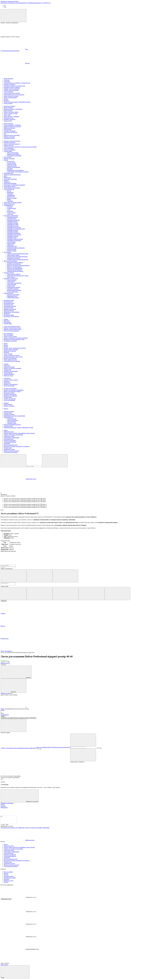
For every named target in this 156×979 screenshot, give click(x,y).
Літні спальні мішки (12, 152)
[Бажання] (78, 29)
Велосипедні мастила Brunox (15, 262)
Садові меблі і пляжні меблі (11, 437)
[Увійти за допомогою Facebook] (13, 575)
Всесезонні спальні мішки (14, 155)
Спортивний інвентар (10, 442)
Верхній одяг (10, 196)
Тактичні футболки (12, 420)
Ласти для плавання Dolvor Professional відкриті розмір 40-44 (53, 747)
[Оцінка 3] (65, 593)
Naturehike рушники (12, 236)
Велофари (10, 168)
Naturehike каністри (12, 230)
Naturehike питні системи (14, 234)
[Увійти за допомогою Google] (39, 575)
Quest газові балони (12, 291)
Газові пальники (11, 280)
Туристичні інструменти (10, 452)
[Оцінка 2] (39, 593)
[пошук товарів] (13, 460)
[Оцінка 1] (13, 593)
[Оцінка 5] (117, 593)
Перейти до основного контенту (10, 1)
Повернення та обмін (25, 2)
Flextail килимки (11, 249)
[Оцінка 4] (91, 593)
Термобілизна (11, 195)
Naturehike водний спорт (14, 227)
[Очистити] (55, 460)
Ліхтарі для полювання (13, 167)
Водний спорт (8, 448)
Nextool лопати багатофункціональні (17, 256)
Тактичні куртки (11, 423)
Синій (2, 714)
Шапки (9, 199)
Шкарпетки (10, 192)
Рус (5, 5)
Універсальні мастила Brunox (15, 271)
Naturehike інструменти (13, 258)
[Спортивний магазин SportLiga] (9, 823)
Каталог (3, 2)
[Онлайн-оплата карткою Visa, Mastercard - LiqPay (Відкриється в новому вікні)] (15, 827)
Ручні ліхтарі (10, 161)
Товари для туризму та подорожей (13, 434)
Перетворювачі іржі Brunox (14, 269)
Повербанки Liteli (12, 296)
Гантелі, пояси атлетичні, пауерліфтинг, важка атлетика (19, 433)
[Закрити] (13, 725)
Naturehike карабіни (12, 231)
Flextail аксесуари (12, 246)
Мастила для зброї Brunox (14, 267)
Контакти (33, 2)
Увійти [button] (2, 709)
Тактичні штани (11, 418)
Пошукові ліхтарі (12, 166)
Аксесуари (10, 214)
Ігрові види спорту (9, 436)
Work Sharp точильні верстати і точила (18, 275)
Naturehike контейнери (13, 220)
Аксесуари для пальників (14, 283)
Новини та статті (41, 2)
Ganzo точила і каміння (13, 274)
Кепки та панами (12, 198)
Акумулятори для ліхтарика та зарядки (18, 171)
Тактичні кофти (11, 421)
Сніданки (9, 207)
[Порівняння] (13, 15)
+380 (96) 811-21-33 (30, 479)
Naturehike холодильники (14, 240)
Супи (8, 209)
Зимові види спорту (9, 449)
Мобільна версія (29, 840)
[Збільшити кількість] (83, 754)
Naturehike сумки (12, 237)
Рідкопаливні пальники (13, 287)
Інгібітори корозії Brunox (14, 264)
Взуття (9, 190)
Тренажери (7, 443)
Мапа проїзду (4, 964)
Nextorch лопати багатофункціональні (17, 259)
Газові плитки (11, 286)
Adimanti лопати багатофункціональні (17, 253)
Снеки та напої (11, 212)
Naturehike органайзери (13, 233)
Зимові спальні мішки (13, 154)
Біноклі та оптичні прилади (11, 450)
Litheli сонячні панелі (13, 297)
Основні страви (11, 208)
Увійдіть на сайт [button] (5, 693)
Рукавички (10, 193)
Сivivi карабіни (11, 242)
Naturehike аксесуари (13, 226)
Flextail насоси (11, 243)
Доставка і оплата (14, 2)
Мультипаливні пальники (14, 290)
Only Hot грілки (11, 218)
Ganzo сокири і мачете (13, 255)
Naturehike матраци (12, 217)
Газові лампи (10, 281)
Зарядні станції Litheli (13, 294)
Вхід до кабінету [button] (8, 872)
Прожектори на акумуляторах (15, 170)
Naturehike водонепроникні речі (16, 228)
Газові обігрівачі (11, 284)
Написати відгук (5, 663)
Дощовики (10, 201)
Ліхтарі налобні (11, 163)
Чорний (6, 714)
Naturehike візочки (12, 221)
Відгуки (48, 2)
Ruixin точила (11, 277)
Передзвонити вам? (6, 899)
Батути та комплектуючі (10, 445)
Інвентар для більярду (10, 440)
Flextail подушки (11, 250)
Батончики (10, 211)
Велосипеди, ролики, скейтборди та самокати (16, 446)
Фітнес (6, 430)
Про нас (7, 2)
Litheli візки (10, 245)
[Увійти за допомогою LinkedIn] (65, 575)
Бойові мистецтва (9, 431)
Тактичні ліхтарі (11, 164)
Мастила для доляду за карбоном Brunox (18, 265)
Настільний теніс (8, 439)
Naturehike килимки (12, 223)
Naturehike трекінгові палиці (15, 239)
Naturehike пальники (13, 288)
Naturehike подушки (12, 224)
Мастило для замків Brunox (14, 268)
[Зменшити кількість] (83, 740)
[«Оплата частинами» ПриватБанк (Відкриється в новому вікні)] (39, 827)
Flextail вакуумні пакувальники (16, 247)
